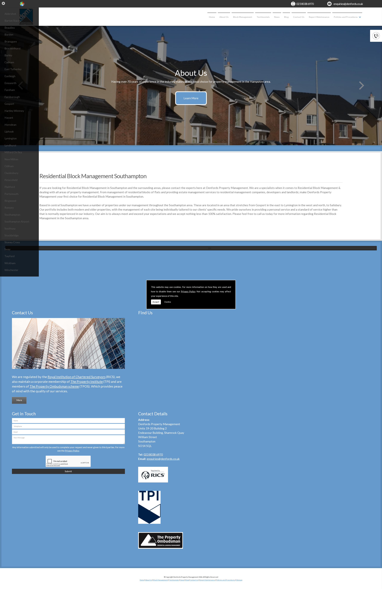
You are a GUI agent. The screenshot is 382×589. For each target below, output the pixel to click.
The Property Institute (86, 382)
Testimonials (263, 17)
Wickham (9, 263)
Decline (167, 302)
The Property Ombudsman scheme (54, 386)
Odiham (9, 166)
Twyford (9, 256)
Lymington (10, 138)
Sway (7, 249)
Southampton (12, 214)
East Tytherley (12, 69)
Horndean (10, 124)
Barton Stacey (12, 20)
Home (212, 17)
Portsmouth (11, 193)
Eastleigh (9, 76)
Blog (286, 17)
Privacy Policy (188, 291)
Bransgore (10, 41)
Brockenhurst (12, 48)
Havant (8, 117)
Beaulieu (9, 27)
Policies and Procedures (346, 17)
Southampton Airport (16, 221)
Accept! (156, 302)
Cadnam (9, 62)
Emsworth (10, 83)
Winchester (11, 270)
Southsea (9, 228)
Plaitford (9, 186)
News (277, 17)
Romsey (9, 207)
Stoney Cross (12, 242)
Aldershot (10, 13)
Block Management (242, 17)
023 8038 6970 (305, 4)
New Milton (11, 159)
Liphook (9, 131)
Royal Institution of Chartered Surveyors (76, 377)
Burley (8, 55)
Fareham (9, 89)
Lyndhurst (10, 145)
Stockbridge (11, 235)
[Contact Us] (68, 369)
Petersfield (10, 180)
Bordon (8, 34)
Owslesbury (11, 173)
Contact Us (298, 17)
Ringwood (10, 200)
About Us (224, 17)
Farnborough (12, 96)
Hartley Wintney (14, 110)
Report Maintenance (319, 17)
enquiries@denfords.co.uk (348, 4)
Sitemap (239, 580)
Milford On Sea (13, 152)
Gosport (9, 103)
